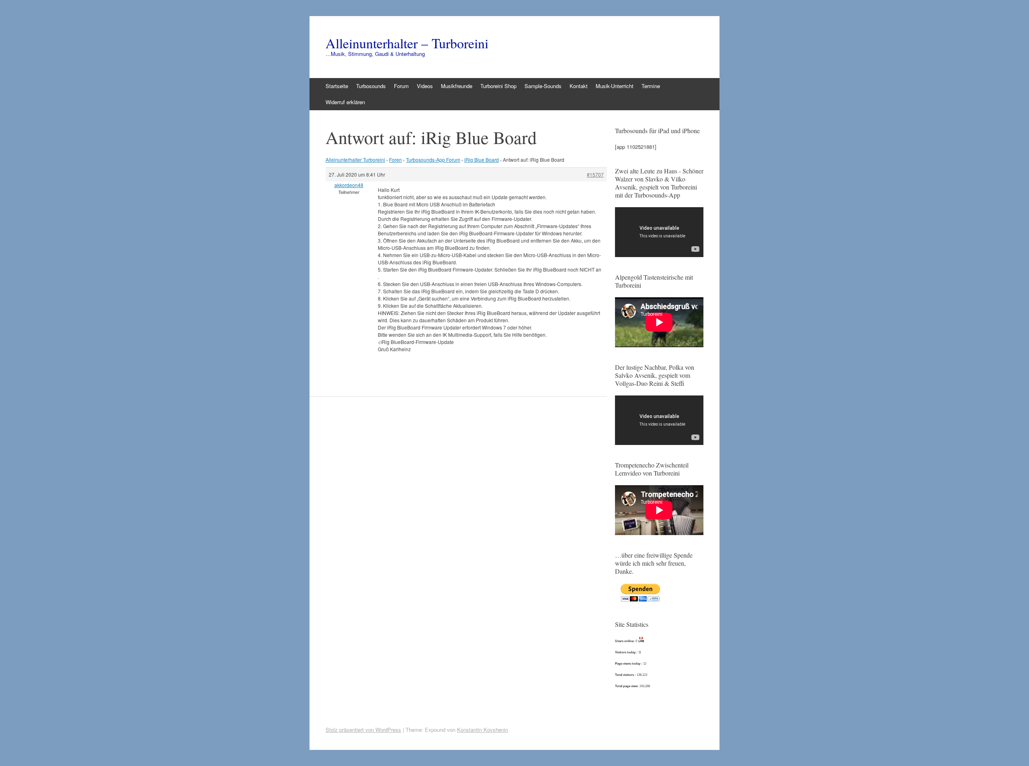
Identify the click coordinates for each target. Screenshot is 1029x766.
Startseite (337, 86)
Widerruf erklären (345, 102)
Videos (425, 86)
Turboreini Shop (498, 86)
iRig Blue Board (481, 159)
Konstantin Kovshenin (482, 729)
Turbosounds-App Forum (433, 159)
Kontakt (579, 86)
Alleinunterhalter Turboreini (355, 159)
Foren (395, 159)
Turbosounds (371, 86)
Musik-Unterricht (614, 86)
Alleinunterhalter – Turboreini (407, 43)
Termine (651, 86)
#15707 (595, 174)
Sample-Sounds (543, 86)
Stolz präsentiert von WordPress (363, 729)
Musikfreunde (456, 86)
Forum (401, 86)
